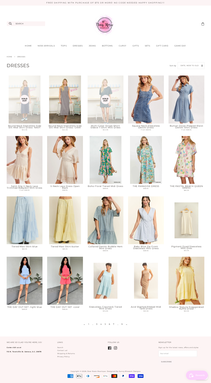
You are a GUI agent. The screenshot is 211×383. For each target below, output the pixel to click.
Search (60, 347)
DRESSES (78, 46)
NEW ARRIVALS (46, 46)
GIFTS (136, 46)
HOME (28, 46)
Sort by (173, 66)
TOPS (64, 46)
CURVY (123, 46)
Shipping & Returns (66, 354)
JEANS (92, 46)
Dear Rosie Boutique (96, 371)
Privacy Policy (63, 357)
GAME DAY (180, 46)
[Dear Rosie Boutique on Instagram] (115, 349)
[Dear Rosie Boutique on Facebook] (110, 349)
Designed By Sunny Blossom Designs (123, 371)
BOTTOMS (107, 46)
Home (9, 57)
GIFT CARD (162, 46)
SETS (147, 46)
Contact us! (62, 350)
